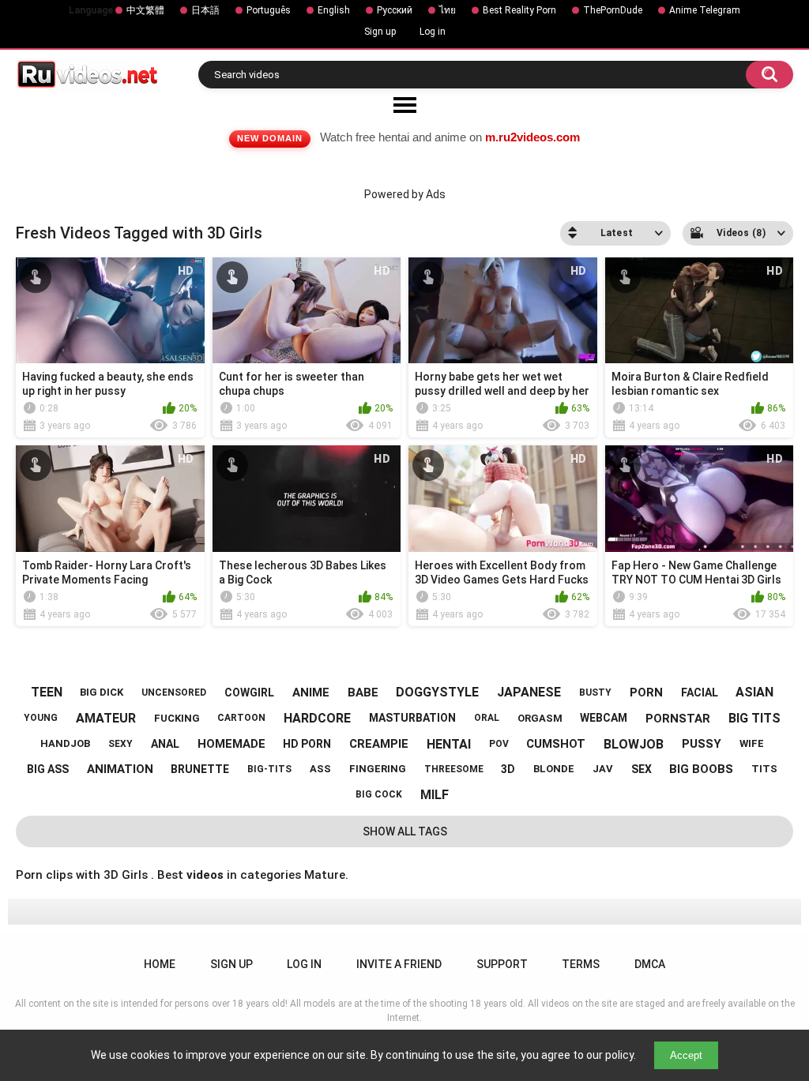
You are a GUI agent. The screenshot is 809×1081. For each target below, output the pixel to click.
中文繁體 (145, 10)
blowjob (634, 744)
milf (434, 794)
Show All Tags (405, 831)
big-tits (269, 769)
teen (46, 692)
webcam (603, 717)
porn (646, 692)
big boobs (701, 769)
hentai (449, 744)
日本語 (205, 10)
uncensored (173, 692)
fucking (177, 718)
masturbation (412, 717)
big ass (48, 769)
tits (764, 769)
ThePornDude (612, 10)
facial (699, 692)
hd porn (307, 744)
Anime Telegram (704, 10)
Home (159, 964)
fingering (377, 769)
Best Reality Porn (519, 10)
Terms (581, 964)
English (334, 10)
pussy (701, 744)
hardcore (317, 718)
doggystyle (437, 692)
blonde (553, 769)
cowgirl (249, 692)
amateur (106, 718)
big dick (101, 692)
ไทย (447, 10)
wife (751, 743)
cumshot (555, 744)
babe (363, 692)
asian (754, 692)
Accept (686, 1055)
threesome (454, 769)
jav (603, 769)
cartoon (241, 717)
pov (499, 743)
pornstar (677, 718)
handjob (65, 743)
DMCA (649, 964)
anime (310, 692)
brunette (200, 769)
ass (320, 769)
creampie (378, 744)
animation (120, 769)
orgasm (540, 718)
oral (486, 717)
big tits (754, 718)
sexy (120, 743)
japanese (529, 692)
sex (641, 769)
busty (595, 692)
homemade (231, 744)
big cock (379, 794)
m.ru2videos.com (532, 137)
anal (165, 744)
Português (268, 10)
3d (508, 769)
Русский (394, 10)
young (41, 717)
